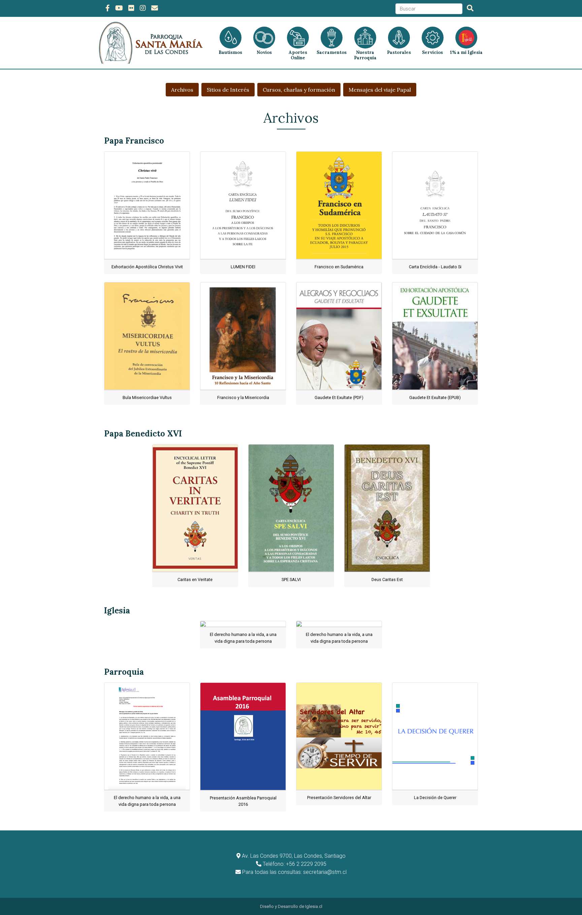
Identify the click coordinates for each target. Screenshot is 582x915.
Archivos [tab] (182, 89)
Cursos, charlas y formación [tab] (299, 89)
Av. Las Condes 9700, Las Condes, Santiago (294, 856)
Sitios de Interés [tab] (228, 89)
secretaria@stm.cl (325, 872)
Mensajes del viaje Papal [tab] (380, 89)
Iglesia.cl (313, 906)
